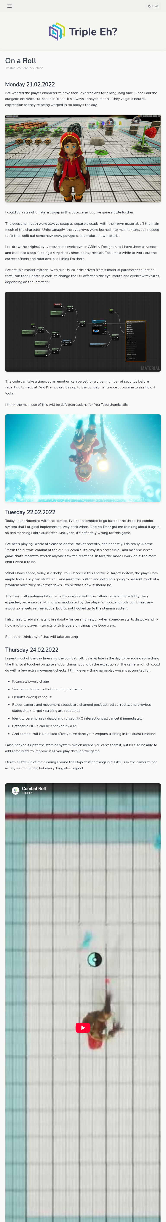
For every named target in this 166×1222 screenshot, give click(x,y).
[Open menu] (9, 6)
